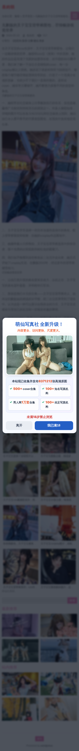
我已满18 (53, 425)
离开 (19, 425)
